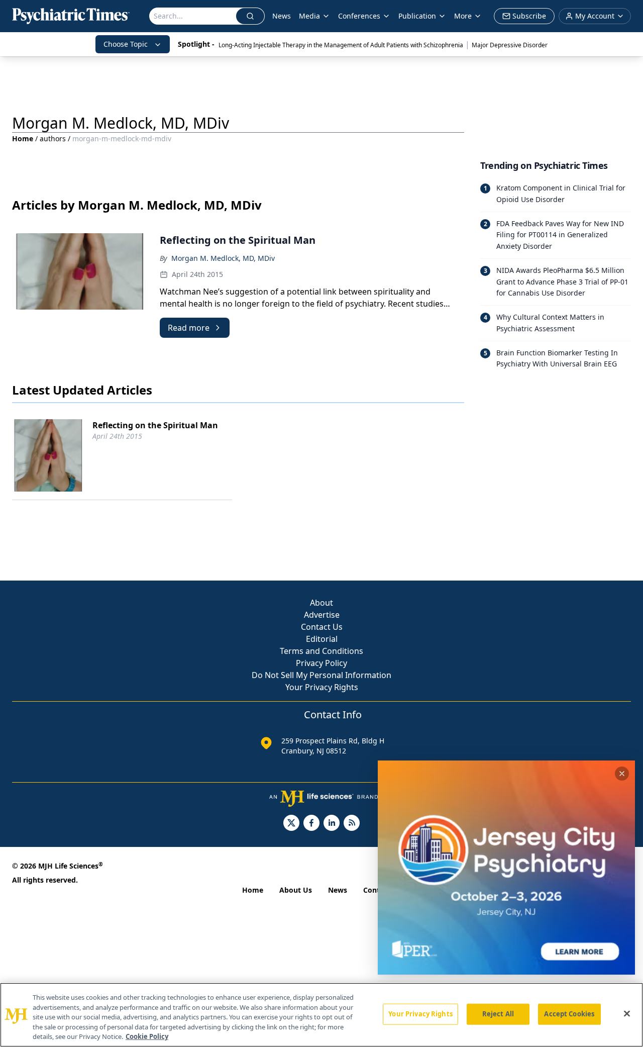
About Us (295, 890)
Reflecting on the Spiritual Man (155, 425)
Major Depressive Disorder (510, 45)
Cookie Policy (147, 1036)
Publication (417, 16)
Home (22, 138)
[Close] (627, 1014)
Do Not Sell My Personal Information (321, 675)
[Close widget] (622, 774)
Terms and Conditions (321, 650)
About (321, 602)
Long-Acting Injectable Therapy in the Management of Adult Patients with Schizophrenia (341, 45)
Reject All (498, 1013)
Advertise (322, 614)
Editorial (322, 638)
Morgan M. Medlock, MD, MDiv (223, 258)
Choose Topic (125, 44)
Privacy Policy (321, 663)
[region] (321, 1015)
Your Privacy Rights (321, 687)
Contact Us (322, 626)
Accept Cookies (569, 1013)
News (281, 16)
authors (53, 138)
